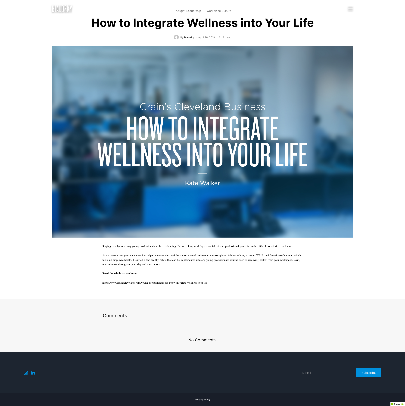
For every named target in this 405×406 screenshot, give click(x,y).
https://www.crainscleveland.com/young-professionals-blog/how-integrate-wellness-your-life (154, 282)
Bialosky (189, 37)
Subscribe (369, 372)
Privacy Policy (202, 399)
